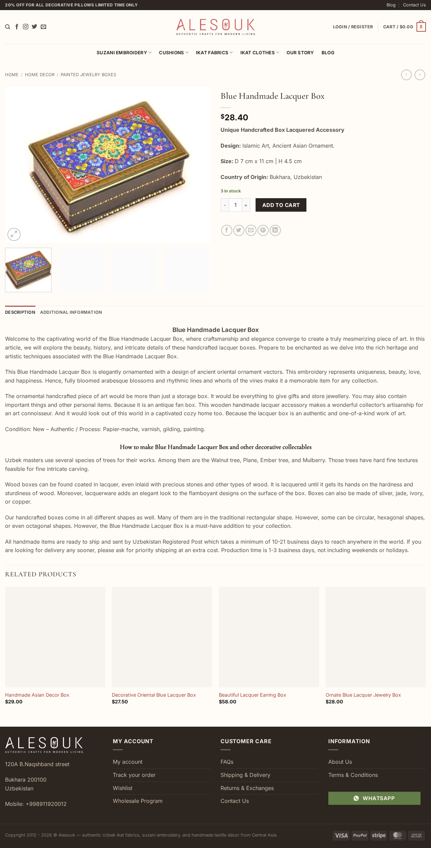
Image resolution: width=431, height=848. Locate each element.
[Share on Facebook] (226, 230)
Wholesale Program (138, 800)
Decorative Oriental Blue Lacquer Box (154, 695)
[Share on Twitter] (238, 230)
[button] (404, 27)
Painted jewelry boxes (88, 74)
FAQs (227, 761)
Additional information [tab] (71, 312)
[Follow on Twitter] (34, 27)
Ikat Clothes (257, 52)
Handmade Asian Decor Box (37, 695)
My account (127, 761)
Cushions (171, 52)
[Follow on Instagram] (25, 27)
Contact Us (414, 4)
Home (12, 74)
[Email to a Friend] (251, 230)
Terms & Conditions (353, 774)
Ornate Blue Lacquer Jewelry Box (363, 695)
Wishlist (122, 788)
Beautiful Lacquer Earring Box (252, 695)
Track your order (134, 774)
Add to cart (281, 205)
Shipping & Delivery (245, 774)
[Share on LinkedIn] (275, 230)
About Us (340, 761)
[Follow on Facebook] (17, 27)
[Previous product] (420, 74)
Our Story (300, 52)
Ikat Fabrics (212, 52)
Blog (391, 4)
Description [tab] (20, 312)
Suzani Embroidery (122, 52)
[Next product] (406, 74)
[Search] (7, 27)
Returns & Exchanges (247, 788)
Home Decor (40, 74)
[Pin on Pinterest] (263, 230)
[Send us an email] (43, 27)
